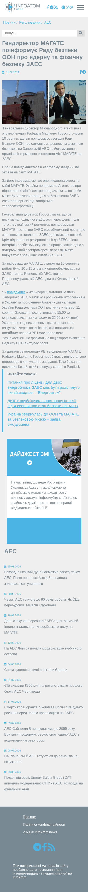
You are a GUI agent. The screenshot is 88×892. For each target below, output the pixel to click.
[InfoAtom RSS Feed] (56, 7)
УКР (69, 7)
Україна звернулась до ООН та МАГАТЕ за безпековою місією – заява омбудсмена (43, 419)
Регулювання (29, 22)
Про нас (29, 817)
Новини (9, 22)
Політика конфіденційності (44, 824)
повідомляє (16, 292)
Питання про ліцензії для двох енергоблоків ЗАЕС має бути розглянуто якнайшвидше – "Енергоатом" (43, 387)
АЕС (47, 22)
